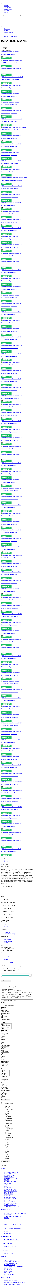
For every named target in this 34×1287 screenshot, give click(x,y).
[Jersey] (4, 1059)
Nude (7, 1147)
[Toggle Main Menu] (1, 26)
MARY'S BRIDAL (9, 1265)
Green (7, 1111)
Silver (7, 1156)
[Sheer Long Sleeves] (6, 1090)
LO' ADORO (8, 1268)
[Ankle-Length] (4, 1062)
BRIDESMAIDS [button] (6, 1236)
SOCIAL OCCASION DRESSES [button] (11, 1228)
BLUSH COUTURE (10, 1181)
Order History (8, 941)
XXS (29, 996)
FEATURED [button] (5, 1221)
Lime (7, 1113)
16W (15, 994)
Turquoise (9, 1116)
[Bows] (5, 1050)
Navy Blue (9, 1123)
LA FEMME (7, 1233)
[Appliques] (5, 1047)
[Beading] (5, 1049)
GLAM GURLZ (9, 1177)
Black (7, 1153)
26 (25, 992)
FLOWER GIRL (9, 1274)
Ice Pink (8, 1130)
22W (29, 994)
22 (18, 992)
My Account (7, 7)
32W (24, 996)
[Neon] (3, 1042)
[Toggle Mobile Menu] (1, 952)
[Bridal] (8, 1009)
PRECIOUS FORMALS (11, 1172)
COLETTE (7, 1184)
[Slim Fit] (5, 1082)
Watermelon (9, 1137)
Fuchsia (8, 1135)
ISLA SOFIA (8, 1271)
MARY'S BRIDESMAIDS (11, 1240)
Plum (7, 1139)
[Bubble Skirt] (6, 1024)
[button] (7, 29)
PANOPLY (7, 1200)
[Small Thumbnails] (1, 45)
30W (19, 996)
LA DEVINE (8, 1195)
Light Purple (9, 1128)
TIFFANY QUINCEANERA (12, 1216)
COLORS (7, 1186)
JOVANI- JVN (8, 1194)
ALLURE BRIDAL (10, 1260)
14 (4, 992)
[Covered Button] (5, 1032)
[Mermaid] (5, 1081)
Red (7, 1141)
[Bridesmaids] (8, 1010)
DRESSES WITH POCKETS (12, 1224)
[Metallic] (3, 1041)
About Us (7, 932)
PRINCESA (7, 1215)
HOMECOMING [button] (6, 1277)
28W (14, 996)
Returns (6, 926)
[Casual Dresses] (8, 1012)
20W (24, 994)
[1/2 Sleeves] (6, 1086)
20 (15, 992)
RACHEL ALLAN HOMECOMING (14, 1282)
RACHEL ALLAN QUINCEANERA (15, 1213)
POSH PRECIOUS (9, 1175)
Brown (8, 1151)
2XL (22, 997)
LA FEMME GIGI (9, 1197)
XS (5, 997)
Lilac (7, 1127)
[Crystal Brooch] (5, 1051)
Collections (7, 956)
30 (2, 994)
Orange (8, 1142)
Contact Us (7, 924)
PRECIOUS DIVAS (10, 1173)
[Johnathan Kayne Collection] (11, 51)
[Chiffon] (4, 1056)
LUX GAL (7, 1231)
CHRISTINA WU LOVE (11, 1263)
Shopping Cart (8, 9)
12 (29, 991)
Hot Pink (8, 1134)
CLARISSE (7, 1183)
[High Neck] (5, 1073)
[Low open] (5, 1036)
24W (5, 996)
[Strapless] (5, 1098)
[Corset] (6, 1028)
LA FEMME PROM (10, 1198)
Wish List (6, 6)
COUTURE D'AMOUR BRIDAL (14, 1266)
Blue (7, 1122)
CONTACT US (8, 962)
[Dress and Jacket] (5, 1019)
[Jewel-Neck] (5, 1075)
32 (6, 994)
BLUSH (6, 1180)
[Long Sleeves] (6, 1088)
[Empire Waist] (5, 1079)
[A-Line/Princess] (5, 1078)
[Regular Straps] (5, 1095)
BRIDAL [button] (3, 1257)
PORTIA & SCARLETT (11, 1201)
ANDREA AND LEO (10, 1178)
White (7, 1158)
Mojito (8, 1108)
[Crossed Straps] (5, 1033)
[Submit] (20, 15)
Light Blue (9, 1118)
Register (6, 10)
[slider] (30, 975)
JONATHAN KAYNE (10, 36)
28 (29, 992)
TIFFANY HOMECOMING (12, 1284)
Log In (6, 12)
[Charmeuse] (4, 1055)
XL (18, 997)
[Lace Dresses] (5, 1021)
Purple (8, 1125)
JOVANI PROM (9, 1192)
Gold (7, 1149)
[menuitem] (18, 6)
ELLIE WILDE (8, 1187)
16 (8, 992)
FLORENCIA (8, 1269)
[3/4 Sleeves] (6, 1087)
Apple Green (9, 1109)
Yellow (8, 1106)
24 (22, 992)
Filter (5, 48)
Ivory (7, 1146)
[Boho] (5, 1018)
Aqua (7, 1115)
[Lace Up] (5, 1035)
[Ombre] (3, 1044)
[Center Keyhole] (6, 1027)
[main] (17, 450)
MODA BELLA (8, 1272)
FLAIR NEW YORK (10, 1189)
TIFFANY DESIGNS (10, 1205)
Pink (7, 1132)
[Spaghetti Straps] (5, 1096)
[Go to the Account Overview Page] (1, 3)
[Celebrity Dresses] (6, 1025)
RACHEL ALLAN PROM (11, 1203)
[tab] (17, 1169)
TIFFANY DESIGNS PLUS (12, 1206)
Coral (7, 1144)
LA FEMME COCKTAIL (11, 1281)
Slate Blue (9, 1120)
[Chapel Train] (4, 1065)
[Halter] (5, 1072)
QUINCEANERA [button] (6, 1210)
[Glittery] (3, 1039)
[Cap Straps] (5, 1093)
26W (10, 996)
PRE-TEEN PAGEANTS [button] (8, 1243)
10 (26, 991)
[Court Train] (4, 1067)
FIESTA (6, 1218)
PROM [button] (3, 1169)
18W (20, 994)
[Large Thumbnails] (3, 45)
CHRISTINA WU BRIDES (12, 1262)
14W (10, 994)
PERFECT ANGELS (10, 1246)
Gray (7, 1154)
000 (5, 991)
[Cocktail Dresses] (8, 1013)
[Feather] (4, 1058)
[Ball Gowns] (5, 1016)
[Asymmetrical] (4, 1064)
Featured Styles (8, 1253)
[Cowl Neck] (5, 1070)
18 (11, 992)
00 (8, 991)
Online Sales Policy (9, 933)
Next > (6, 861)
